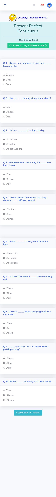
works (11, 144)
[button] (34, 5)
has (10, 293)
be (10, 107)
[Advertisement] (28, 54)
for (9, 79)
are (9, 367)
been (11, 112)
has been (13, 262)
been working (15, 148)
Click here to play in (27, 45)
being (11, 400)
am (9, 298)
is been (12, 258)
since (11, 75)
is (9, 116)
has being (13, 253)
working (13, 139)
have (11, 288)
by (9, 84)
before (12, 209)
